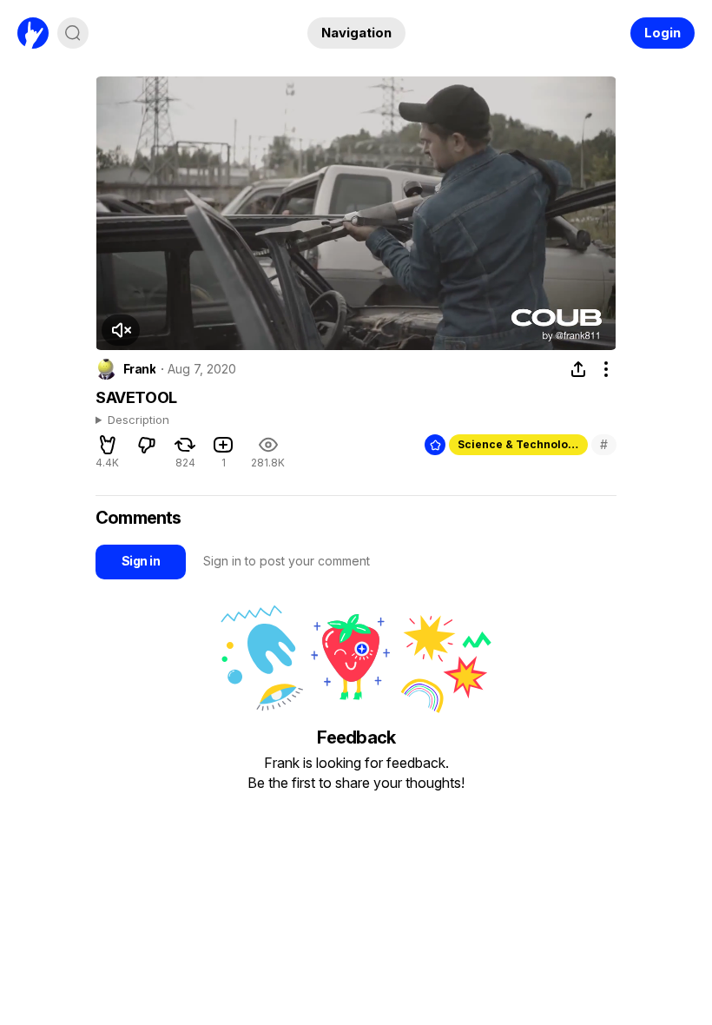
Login (662, 32)
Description (138, 420)
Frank (139, 369)
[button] (121, 330)
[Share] (578, 369)
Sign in (141, 560)
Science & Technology (519, 444)
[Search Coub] (73, 33)
